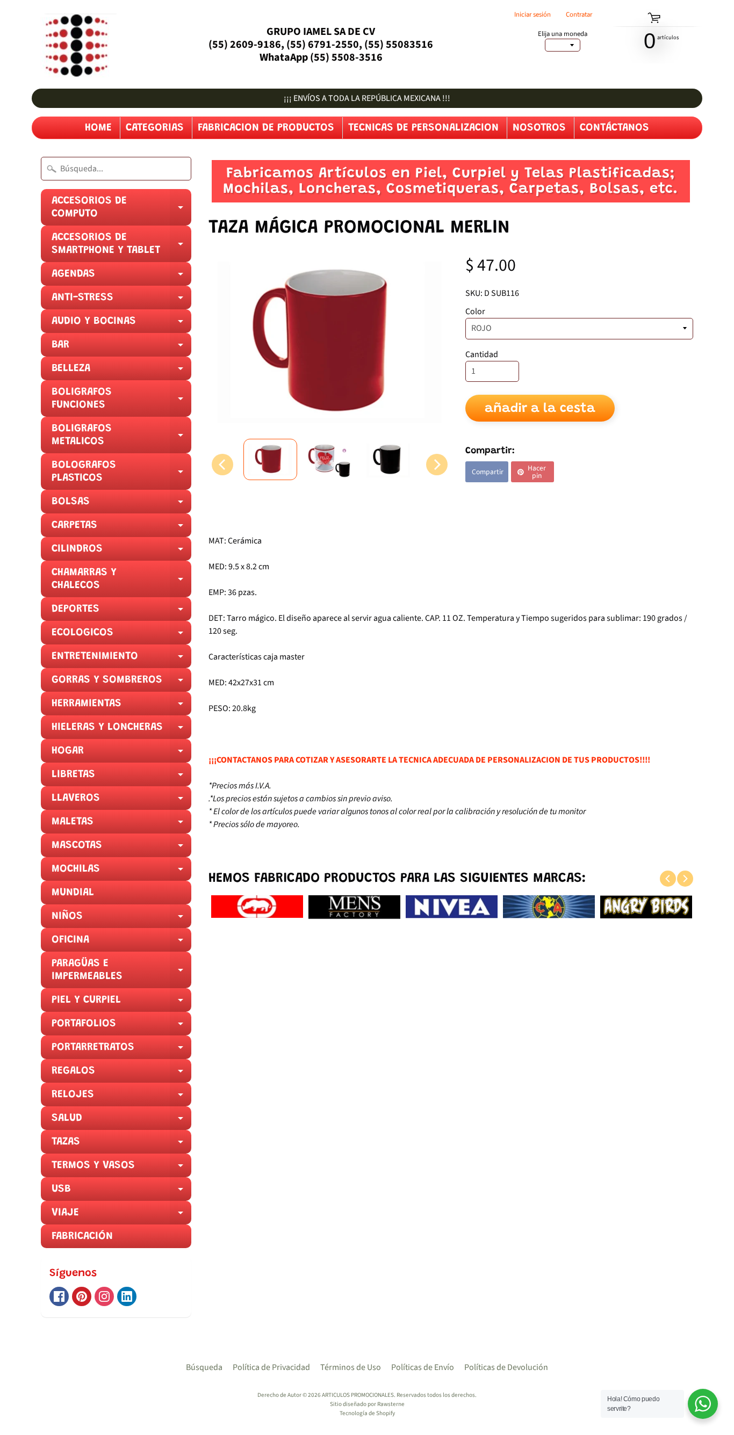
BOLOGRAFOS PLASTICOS (121, 475)
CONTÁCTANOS (614, 127)
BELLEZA (121, 371)
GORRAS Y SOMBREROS (121, 683)
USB (121, 1192)
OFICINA (121, 943)
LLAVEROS (121, 801)
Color (475, 311)
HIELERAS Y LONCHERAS (121, 730)
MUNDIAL (73, 892)
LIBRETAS (121, 777)
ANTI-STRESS (121, 300)
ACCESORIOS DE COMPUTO (121, 210)
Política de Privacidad (271, 1367)
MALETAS (121, 825)
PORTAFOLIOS (121, 1026)
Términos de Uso (350, 1367)
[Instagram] (104, 1296)
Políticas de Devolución (506, 1367)
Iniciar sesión (532, 14)
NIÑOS (121, 919)
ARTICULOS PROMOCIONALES (358, 1395)
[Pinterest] (81, 1296)
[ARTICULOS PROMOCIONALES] (74, 44)
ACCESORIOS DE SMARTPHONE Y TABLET (121, 247)
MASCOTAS (121, 848)
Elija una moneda (562, 34)
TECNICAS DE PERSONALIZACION (423, 127)
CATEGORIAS (155, 127)
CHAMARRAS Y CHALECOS (121, 582)
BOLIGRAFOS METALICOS (121, 438)
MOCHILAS (121, 872)
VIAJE (121, 1215)
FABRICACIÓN (82, 1236)
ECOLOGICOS (121, 635)
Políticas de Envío (422, 1367)
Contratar (579, 14)
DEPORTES (121, 612)
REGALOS (121, 1074)
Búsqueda (204, 1367)
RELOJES (121, 1097)
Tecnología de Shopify (367, 1413)
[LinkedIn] (126, 1296)
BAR (121, 348)
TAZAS (121, 1145)
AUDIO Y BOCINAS (121, 324)
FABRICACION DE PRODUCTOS (266, 127)
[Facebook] (59, 1296)
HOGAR (121, 754)
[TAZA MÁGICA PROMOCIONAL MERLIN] (270, 459)
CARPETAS (121, 528)
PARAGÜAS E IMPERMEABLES (121, 973)
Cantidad (481, 354)
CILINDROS (121, 552)
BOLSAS (121, 504)
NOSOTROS (539, 127)
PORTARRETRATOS (121, 1050)
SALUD (121, 1121)
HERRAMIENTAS (121, 706)
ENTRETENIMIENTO (121, 659)
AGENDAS (121, 277)
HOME (98, 127)
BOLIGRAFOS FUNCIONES (121, 402)
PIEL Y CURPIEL (121, 1003)
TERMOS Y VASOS (121, 1168)
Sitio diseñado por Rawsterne (367, 1404)
